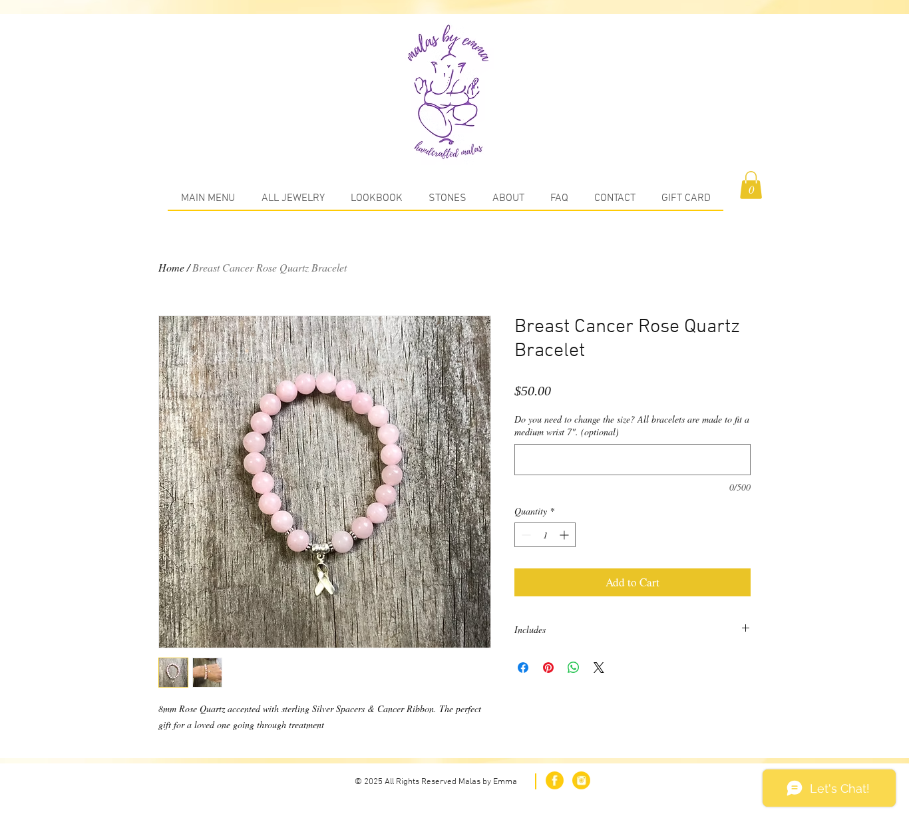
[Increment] (565, 534)
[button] (751, 185)
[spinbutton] (545, 534)
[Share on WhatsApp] (574, 668)
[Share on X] (599, 668)
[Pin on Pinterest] (548, 668)
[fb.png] (555, 780)
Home (171, 267)
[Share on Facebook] (523, 668)
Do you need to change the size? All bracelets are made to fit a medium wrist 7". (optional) (631, 426)
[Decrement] (524, 534)
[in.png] (581, 780)
